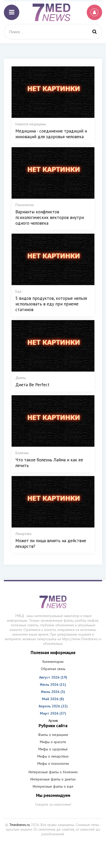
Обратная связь (53, 668)
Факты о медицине (53, 734)
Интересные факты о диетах (53, 779)
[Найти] (94, 32)
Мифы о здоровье (53, 749)
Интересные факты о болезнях (53, 772)
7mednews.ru (19, 824)
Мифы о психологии (53, 763)
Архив (53, 720)
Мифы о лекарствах (53, 756)
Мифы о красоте (53, 742)
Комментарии (53, 661)
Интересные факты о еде (53, 786)
